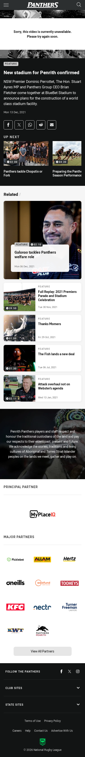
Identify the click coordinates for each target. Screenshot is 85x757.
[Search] (78, 5)
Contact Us (41, 730)
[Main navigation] (6, 5)
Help (28, 730)
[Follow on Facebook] (61, 671)
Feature (11, 64)
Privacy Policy (52, 721)
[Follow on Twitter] (69, 671)
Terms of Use (32, 721)
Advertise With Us (62, 730)
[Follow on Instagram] (78, 671)
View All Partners (42, 651)
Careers (17, 730)
